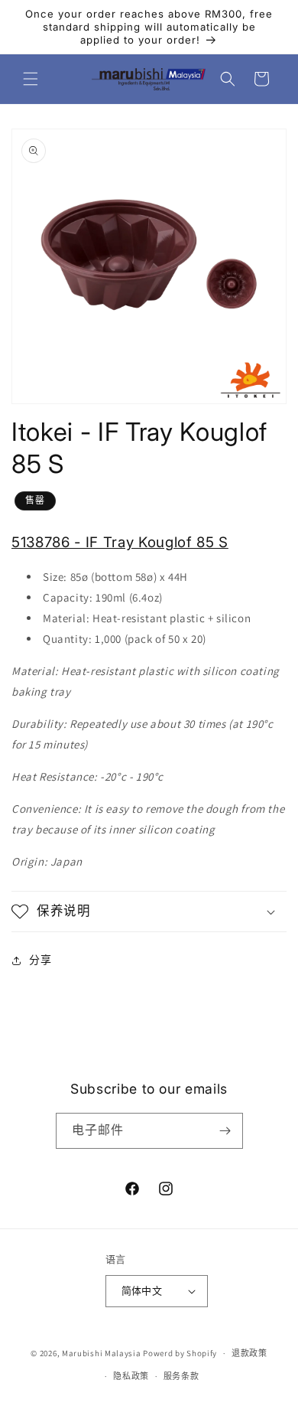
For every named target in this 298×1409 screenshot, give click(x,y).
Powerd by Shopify (180, 1353)
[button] (30, 79)
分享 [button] (40, 960)
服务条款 (181, 1376)
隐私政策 (131, 1376)
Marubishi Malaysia (101, 1353)
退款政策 (249, 1353)
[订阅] (225, 1131)
